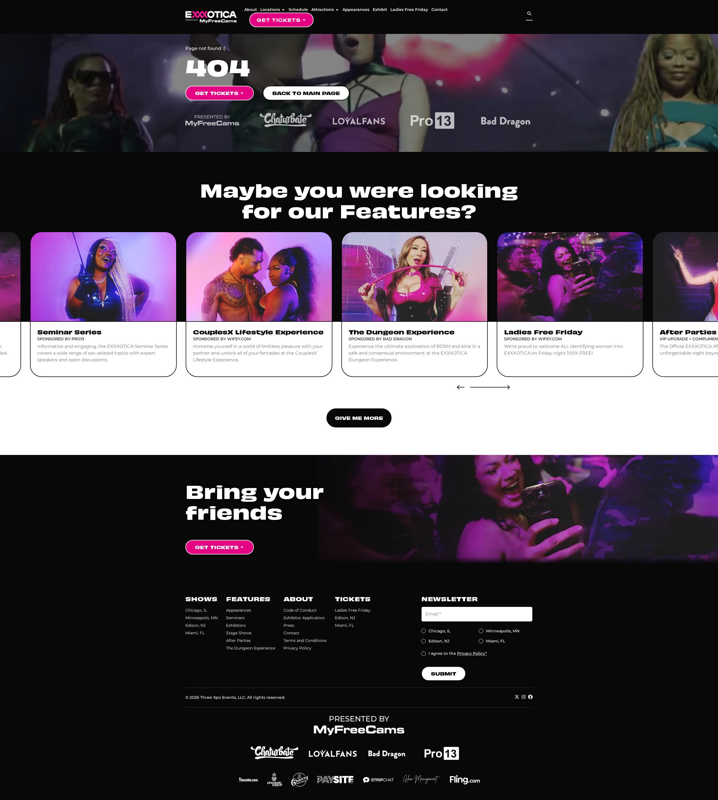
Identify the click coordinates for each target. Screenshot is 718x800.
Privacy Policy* (472, 653)
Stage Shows (239, 632)
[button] (460, 387)
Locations (270, 9)
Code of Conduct (300, 610)
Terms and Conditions (305, 640)
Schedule (298, 9)
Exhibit (380, 9)
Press (289, 625)
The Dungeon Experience (250, 648)
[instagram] (523, 697)
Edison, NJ (195, 625)
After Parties (238, 640)
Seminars (235, 617)
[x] (517, 697)
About (250, 9)
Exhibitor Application (304, 617)
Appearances (355, 9)
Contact (439, 9)
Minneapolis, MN (201, 617)
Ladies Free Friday (409, 9)
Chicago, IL (196, 610)
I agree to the (458, 653)
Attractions (322, 9)
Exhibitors (236, 625)
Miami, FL (194, 632)
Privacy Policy (297, 648)
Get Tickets (278, 20)
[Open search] (529, 13)
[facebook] (530, 697)
